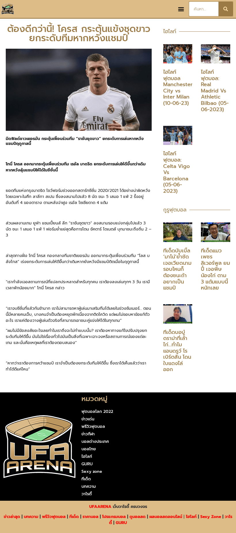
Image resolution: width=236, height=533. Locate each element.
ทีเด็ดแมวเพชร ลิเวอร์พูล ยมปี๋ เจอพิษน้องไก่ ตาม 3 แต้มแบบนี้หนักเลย (215, 269)
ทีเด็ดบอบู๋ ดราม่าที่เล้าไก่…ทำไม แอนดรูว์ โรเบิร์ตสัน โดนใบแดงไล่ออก (177, 351)
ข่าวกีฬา (88, 434)
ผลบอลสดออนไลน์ (165, 517)
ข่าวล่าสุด (12, 517)
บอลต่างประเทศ (95, 442)
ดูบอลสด (138, 517)
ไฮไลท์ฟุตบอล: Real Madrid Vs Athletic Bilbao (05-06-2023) (215, 91)
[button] (181, 9)
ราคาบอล (90, 517)
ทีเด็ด (86, 479)
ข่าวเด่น (87, 419)
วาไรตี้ (86, 494)
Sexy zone (91, 471)
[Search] (225, 9)
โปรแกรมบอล (114, 517)
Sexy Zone (210, 517)
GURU (87, 464)
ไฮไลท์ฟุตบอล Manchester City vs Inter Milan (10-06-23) (178, 87)
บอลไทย (88, 449)
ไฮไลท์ (86, 456)
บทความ (88, 486)
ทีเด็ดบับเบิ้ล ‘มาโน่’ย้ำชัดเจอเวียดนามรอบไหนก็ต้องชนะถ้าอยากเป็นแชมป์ (177, 269)
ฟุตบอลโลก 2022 (97, 412)
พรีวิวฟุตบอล (93, 427)
